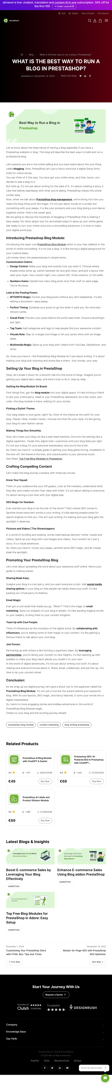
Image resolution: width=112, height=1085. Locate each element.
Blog (31, 55)
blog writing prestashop (77, 724)
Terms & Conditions (63, 1052)
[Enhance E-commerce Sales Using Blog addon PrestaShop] (81, 856)
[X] (52, 1068)
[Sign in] (94, 20)
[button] (89, 21)
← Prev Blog (14, 962)
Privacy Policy (45, 1052)
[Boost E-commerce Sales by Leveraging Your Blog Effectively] (30, 856)
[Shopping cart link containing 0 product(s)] (100, 20)
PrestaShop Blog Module (51, 244)
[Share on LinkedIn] (85, 76)
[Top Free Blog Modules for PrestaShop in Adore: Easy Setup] (30, 900)
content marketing (49, 724)
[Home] (22, 54)
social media (94, 584)
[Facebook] (45, 1068)
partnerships (13, 654)
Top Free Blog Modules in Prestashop (40, 458)
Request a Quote (54, 994)
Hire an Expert (88, 13)
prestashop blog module (21, 724)
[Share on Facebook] (90, 76)
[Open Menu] (106, 20)
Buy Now (45, 781)
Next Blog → (97, 962)
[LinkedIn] (60, 1068)
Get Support (103, 13)
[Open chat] (105, 1078)
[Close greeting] (105, 1068)
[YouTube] (67, 1068)
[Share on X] (80, 76)
